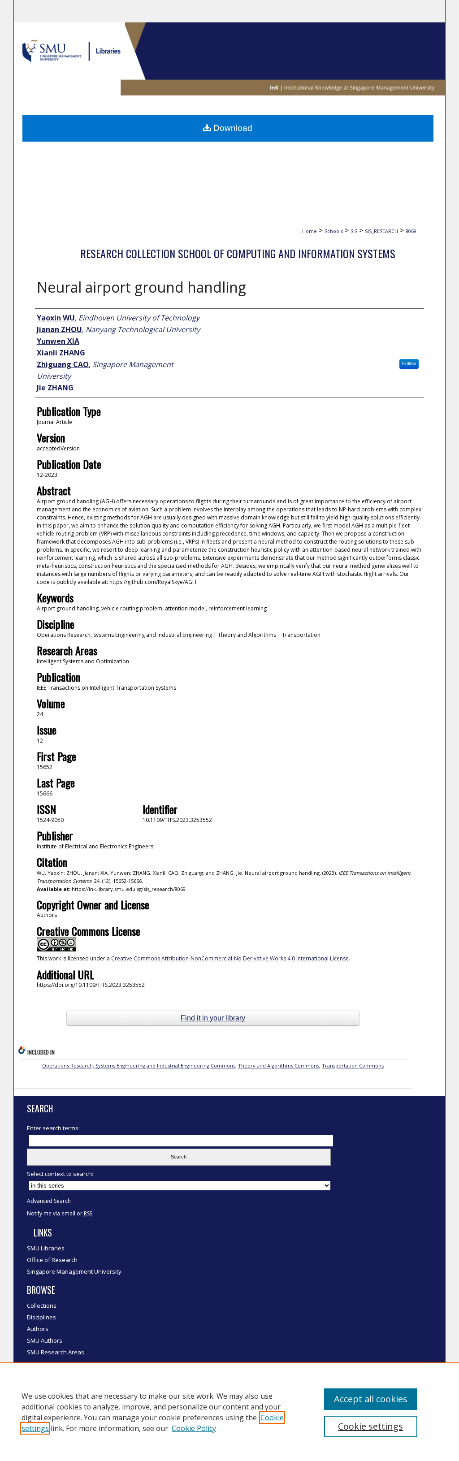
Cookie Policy (194, 1428)
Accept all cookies (370, 1399)
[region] (229, 1411)
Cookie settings (370, 1426)
